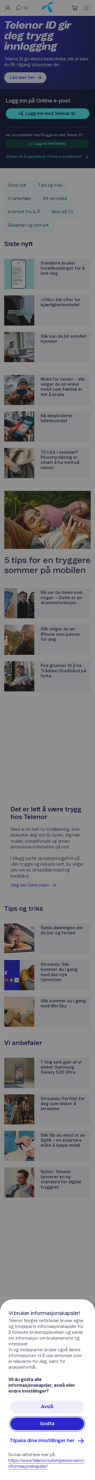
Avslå (47, 1407)
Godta (47, 1423)
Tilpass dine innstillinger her (42, 1440)
